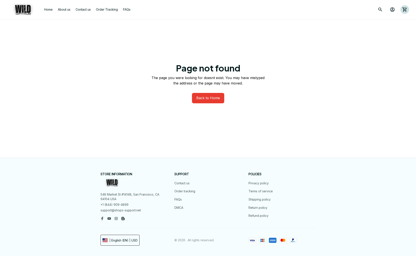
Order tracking (184, 191)
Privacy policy (259, 183)
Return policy (258, 207)
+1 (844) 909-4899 (114, 204)
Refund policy (258, 215)
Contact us (182, 183)
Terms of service (261, 191)
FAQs (178, 199)
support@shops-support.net (121, 210)
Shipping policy (260, 199)
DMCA (178, 207)
